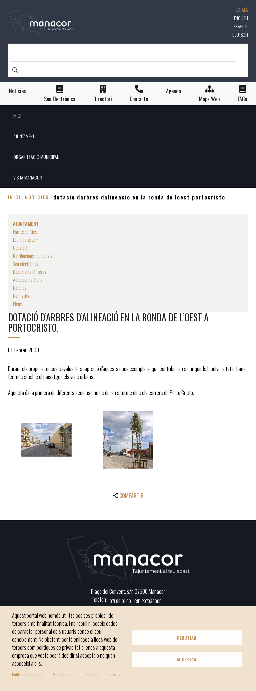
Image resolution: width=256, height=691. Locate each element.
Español (241, 26)
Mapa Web (209, 99)
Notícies (17, 91)
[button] (46, 440)
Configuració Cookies (102, 674)
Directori (102, 99)
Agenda (173, 91)
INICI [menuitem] (17, 115)
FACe (242, 99)
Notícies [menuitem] (19, 287)
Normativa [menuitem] (21, 295)
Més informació (65, 674)
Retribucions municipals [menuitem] (32, 255)
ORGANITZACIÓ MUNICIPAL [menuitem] (36, 156)
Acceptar (186, 659)
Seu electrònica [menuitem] (26, 263)
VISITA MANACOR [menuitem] (27, 177)
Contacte (139, 99)
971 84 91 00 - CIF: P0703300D (136, 600)
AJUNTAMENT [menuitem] (23, 136)
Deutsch (240, 34)
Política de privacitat (29, 674)
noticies (37, 196)
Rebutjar (186, 637)
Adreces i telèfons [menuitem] (27, 279)
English (241, 17)
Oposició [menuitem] (20, 247)
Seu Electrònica (59, 99)
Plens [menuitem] (17, 303)
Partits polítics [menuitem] (25, 231)
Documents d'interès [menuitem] (29, 271)
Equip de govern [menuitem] (26, 239)
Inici (14, 196)
